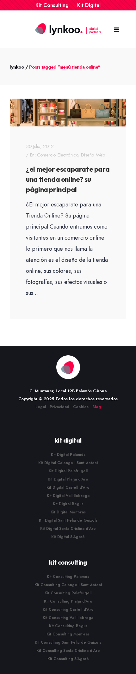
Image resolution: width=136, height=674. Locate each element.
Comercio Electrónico (57, 154)
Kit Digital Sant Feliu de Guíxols (68, 520)
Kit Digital (89, 5)
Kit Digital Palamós (68, 454)
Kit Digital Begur (68, 504)
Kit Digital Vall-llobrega (68, 496)
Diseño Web (93, 154)
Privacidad (59, 407)
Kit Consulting (52, 5)
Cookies (81, 407)
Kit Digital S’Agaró (68, 537)
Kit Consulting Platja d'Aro (68, 601)
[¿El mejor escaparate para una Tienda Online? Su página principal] (68, 112)
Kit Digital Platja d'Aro (68, 479)
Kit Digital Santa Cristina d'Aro (68, 528)
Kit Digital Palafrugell (68, 471)
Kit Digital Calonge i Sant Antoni (68, 463)
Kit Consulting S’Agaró (68, 659)
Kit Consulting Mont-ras (68, 634)
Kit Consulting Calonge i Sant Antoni (68, 585)
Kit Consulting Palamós (68, 576)
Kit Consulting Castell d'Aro (68, 609)
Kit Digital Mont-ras (68, 512)
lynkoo (17, 67)
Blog (96, 407)
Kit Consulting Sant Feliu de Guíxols (68, 642)
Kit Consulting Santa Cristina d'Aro (68, 650)
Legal (40, 407)
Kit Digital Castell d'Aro (68, 487)
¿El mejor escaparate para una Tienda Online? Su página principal (67, 179)
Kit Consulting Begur (68, 626)
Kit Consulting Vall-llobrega (68, 618)
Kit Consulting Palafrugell (68, 593)
